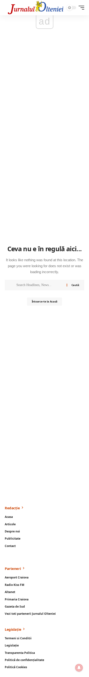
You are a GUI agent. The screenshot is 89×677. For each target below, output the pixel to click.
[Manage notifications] (79, 668)
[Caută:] (40, 285)
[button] (80, 8)
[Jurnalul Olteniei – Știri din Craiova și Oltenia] (36, 7)
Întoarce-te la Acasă (44, 301)
